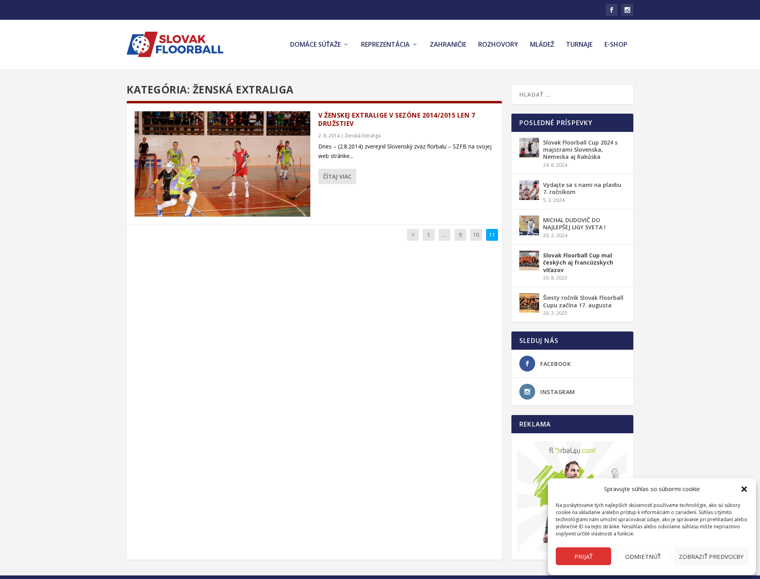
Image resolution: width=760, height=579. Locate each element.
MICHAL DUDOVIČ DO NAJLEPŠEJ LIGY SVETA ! (574, 223)
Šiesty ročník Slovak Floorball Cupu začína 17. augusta (583, 301)
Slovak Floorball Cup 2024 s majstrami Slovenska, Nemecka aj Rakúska (580, 149)
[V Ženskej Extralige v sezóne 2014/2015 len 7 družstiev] (222, 164)
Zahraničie (448, 45)
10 (476, 234)
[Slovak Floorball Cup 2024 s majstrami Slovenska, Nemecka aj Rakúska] (529, 148)
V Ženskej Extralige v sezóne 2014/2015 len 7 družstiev (396, 119)
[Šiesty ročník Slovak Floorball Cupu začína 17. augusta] (529, 303)
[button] (744, 489)
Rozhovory (498, 45)
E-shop (615, 45)
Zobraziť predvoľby (711, 556)
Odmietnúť (643, 556)
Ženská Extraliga (363, 135)
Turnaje (579, 45)
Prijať (583, 556)
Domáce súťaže (315, 45)
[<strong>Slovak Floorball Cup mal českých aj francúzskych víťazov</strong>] (529, 260)
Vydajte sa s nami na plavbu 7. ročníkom (582, 188)
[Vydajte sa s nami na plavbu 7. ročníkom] (529, 190)
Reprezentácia (385, 45)
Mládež (542, 45)
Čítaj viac (337, 176)
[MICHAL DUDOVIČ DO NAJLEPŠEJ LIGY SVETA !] (529, 225)
